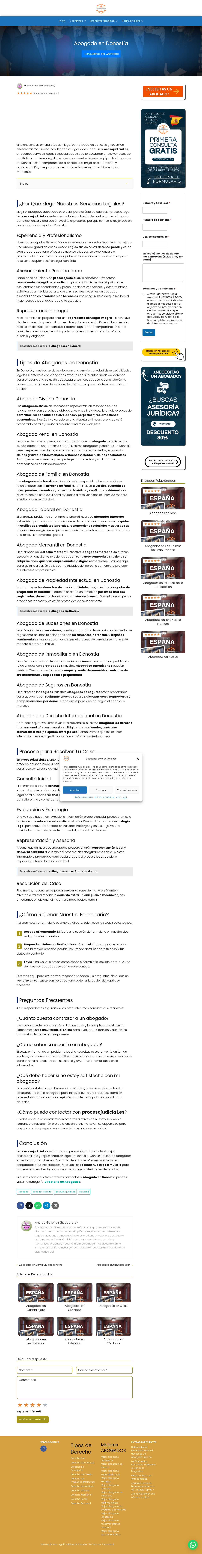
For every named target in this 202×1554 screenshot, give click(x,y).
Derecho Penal (79, 1499)
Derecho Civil (78, 1458)
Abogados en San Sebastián (113, 1264)
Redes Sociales (131, 21)
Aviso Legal (121, 797)
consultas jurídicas (65, 1191)
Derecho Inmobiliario (82, 1486)
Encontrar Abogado (102, 21)
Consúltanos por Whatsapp (101, 54)
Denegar (101, 790)
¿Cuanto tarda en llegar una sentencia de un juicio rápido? (142, 1486)
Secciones (76, 21)
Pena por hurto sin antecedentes (141, 1477)
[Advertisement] (75, 119)
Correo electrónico (156, 236)
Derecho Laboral (80, 1490)
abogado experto (42, 1191)
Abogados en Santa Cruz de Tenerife (40, 1264)
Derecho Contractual (83, 1462)
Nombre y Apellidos (156, 203)
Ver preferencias (127, 790)
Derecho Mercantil (81, 1494)
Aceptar (75, 790)
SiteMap (44, 1544)
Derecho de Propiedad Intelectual (83, 1480)
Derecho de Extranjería (77, 1468)
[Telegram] (46, 1205)
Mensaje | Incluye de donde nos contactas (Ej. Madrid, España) (163, 256)
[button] (137, 758)
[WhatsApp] (38, 1205)
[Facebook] (20, 1205)
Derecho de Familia (82, 1474)
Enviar (149, 332)
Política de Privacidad (105, 797)
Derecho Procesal (81, 1503)
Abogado (23, 1191)
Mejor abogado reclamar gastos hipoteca (110, 1524)
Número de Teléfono (157, 219)
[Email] (55, 1205)
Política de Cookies (84, 797)
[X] (29, 1205)
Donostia (84, 1191)
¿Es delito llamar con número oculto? (143, 1495)
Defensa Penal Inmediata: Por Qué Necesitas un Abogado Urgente (142, 1452)
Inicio (62, 21)
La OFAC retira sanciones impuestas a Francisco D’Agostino (143, 1466)
